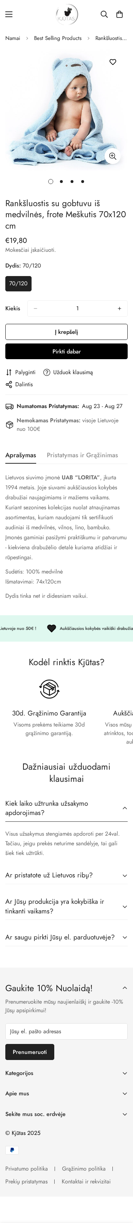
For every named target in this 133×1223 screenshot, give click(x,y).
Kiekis (12, 308)
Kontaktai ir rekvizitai (86, 1181)
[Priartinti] (113, 156)
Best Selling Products (58, 38)
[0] (119, 14)
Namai (12, 38)
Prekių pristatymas (26, 1181)
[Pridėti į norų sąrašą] (113, 62)
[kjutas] (66, 14)
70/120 (20, 285)
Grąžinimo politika (84, 1169)
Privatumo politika (26, 1169)
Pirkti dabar (66, 351)
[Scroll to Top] (120, 1185)
